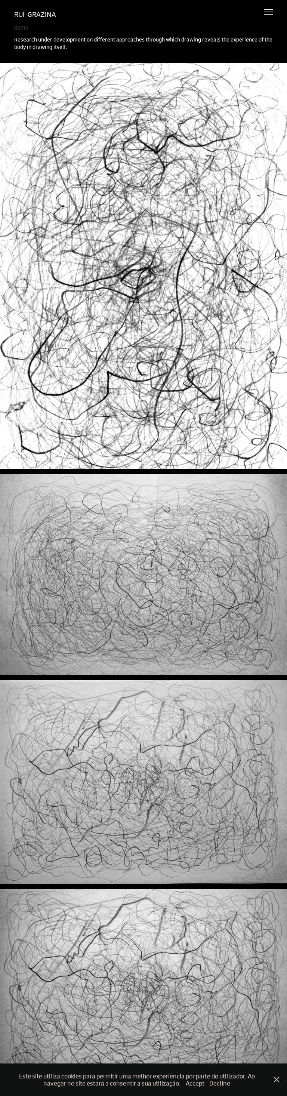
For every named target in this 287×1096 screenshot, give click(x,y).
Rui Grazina (35, 14)
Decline (219, 1083)
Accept (195, 1083)
